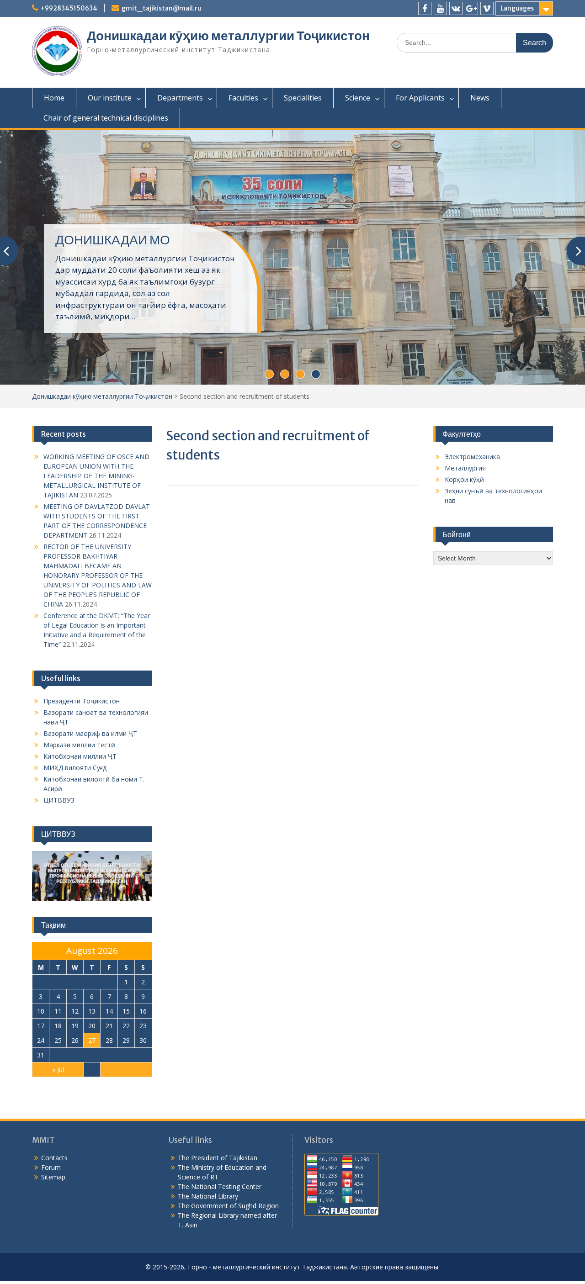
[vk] (456, 8)
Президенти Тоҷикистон (81, 701)
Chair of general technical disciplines (105, 118)
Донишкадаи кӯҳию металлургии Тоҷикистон (228, 35)
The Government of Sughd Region (228, 1205)
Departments (180, 98)
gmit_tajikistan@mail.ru (161, 8)
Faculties (243, 98)
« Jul (58, 1069)
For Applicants (420, 98)
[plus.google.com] (471, 8)
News (479, 98)
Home (54, 98)
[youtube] (440, 8)
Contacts (54, 1157)
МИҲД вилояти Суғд (74, 767)
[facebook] (424, 8)
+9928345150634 (68, 8)
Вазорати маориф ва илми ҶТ (90, 733)
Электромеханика (472, 456)
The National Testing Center (219, 1186)
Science (357, 98)
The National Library (208, 1196)
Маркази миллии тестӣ (79, 744)
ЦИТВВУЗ (58, 800)
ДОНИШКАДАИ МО (112, 240)
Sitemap (53, 1177)
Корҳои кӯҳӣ (464, 479)
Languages (517, 8)
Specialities (303, 98)
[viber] (487, 8)
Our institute (110, 98)
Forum (51, 1167)
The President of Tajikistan (217, 1157)
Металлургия (465, 468)
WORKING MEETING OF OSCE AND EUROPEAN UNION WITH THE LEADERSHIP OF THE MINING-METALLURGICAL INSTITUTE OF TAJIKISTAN (96, 475)
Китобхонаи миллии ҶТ (80, 756)
